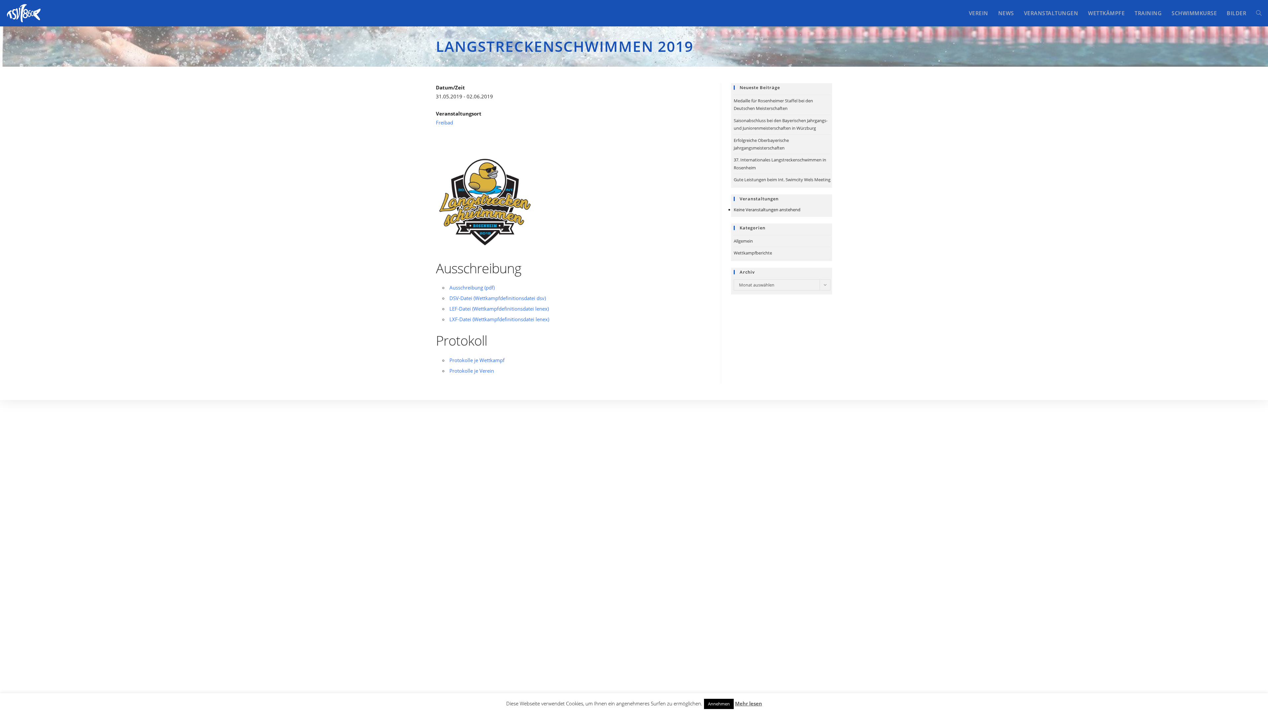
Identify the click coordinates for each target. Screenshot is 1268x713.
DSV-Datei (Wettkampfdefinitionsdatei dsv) (497, 298)
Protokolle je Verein (471, 370)
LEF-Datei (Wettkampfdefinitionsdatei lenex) (499, 308)
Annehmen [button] (719, 704)
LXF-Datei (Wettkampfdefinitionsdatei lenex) (499, 319)
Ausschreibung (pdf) (472, 287)
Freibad (444, 122)
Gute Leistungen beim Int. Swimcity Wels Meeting (782, 180)
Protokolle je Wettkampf (477, 360)
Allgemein (743, 241)
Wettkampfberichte (753, 253)
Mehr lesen (748, 703)
